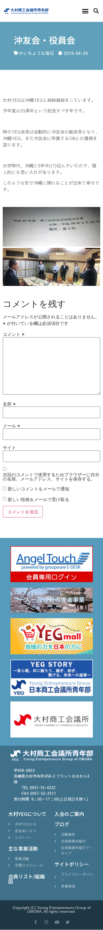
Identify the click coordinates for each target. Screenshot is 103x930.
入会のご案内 (69, 813)
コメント (13, 334)
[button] (85, 11)
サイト (9, 447)
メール (11, 425)
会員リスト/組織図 (26, 879)
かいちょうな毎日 (36, 53)
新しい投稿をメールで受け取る (38, 499)
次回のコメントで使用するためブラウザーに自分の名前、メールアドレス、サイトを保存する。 (51, 476)
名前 (9, 404)
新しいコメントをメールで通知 (38, 489)
